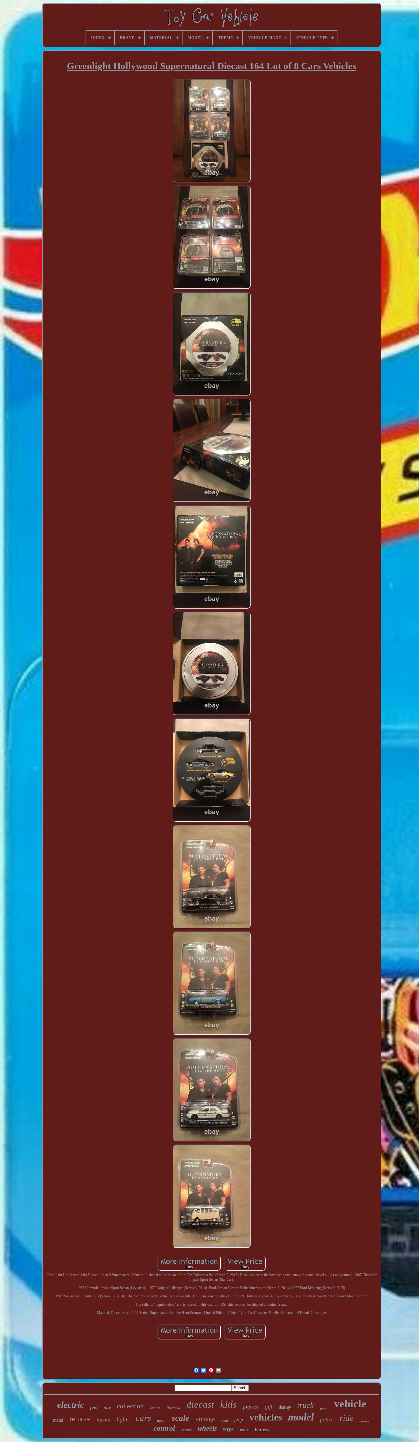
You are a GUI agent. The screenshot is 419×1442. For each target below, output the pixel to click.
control (164, 1428)
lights (123, 1419)
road (224, 1420)
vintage (205, 1419)
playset (251, 1407)
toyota (103, 1420)
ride (346, 1418)
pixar (324, 1408)
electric (70, 1405)
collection (130, 1406)
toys (228, 1428)
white (155, 1408)
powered (365, 1421)
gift (268, 1406)
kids (228, 1404)
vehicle (350, 1404)
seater (186, 1430)
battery (262, 1429)
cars (143, 1418)
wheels (207, 1428)
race (244, 1429)
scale (180, 1418)
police (326, 1420)
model (301, 1417)
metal (58, 1420)
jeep (238, 1420)
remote (79, 1418)
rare (107, 1407)
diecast (200, 1404)
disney (285, 1407)
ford (94, 1407)
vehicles (265, 1417)
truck (305, 1405)
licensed (173, 1407)
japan (161, 1420)
